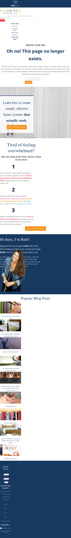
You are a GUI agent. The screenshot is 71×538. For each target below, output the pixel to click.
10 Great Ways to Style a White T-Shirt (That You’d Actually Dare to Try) (10, 388)
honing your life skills (23, 204)
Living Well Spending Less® (5, 491)
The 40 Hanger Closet (10, 423)
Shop (6, 512)
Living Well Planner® (5, 497)
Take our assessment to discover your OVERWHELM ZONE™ (16, 178)
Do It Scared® (5, 499)
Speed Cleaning (10, 406)
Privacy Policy (8, 521)
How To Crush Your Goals (10, 352)
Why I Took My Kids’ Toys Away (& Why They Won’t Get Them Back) (10, 441)
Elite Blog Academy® (5, 494)
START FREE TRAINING (35, 228)
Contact (5, 516)
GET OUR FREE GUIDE (17, 127)
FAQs (6, 508)
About (6, 504)
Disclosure (2, 521)
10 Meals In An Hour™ (10, 458)
